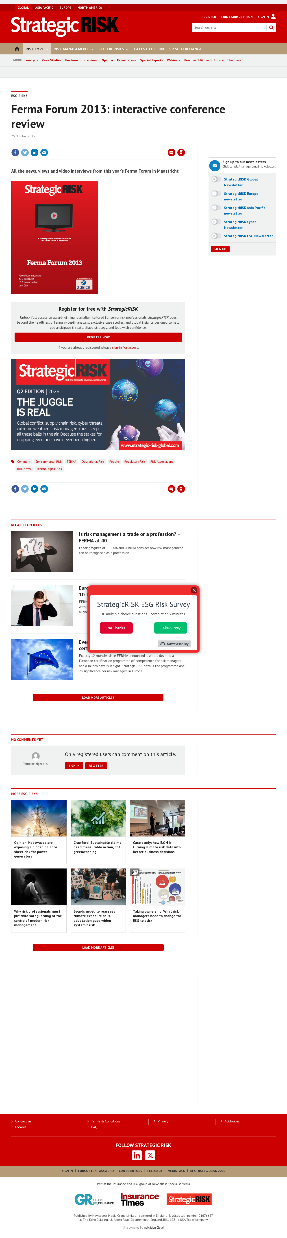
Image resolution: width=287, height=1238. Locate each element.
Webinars (173, 60)
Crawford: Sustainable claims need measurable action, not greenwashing (97, 847)
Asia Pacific (44, 8)
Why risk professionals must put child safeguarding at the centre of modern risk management (38, 918)
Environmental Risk (49, 462)
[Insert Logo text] (65, 35)
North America (90, 8)
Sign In (263, 17)
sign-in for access (125, 347)
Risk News (24, 469)
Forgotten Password (96, 1171)
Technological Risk (49, 469)
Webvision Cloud (154, 1227)
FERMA (71, 462)
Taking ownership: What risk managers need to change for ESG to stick (157, 916)
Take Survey (171, 627)
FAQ (94, 1127)
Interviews (90, 60)
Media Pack (176, 1171)
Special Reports (151, 60)
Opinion (107, 60)
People (114, 462)
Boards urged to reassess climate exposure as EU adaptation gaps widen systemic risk (94, 918)
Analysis (32, 60)
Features (71, 60)
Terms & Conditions (106, 1121)
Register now (98, 337)
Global (23, 8)
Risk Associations (161, 462)
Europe (65, 8)
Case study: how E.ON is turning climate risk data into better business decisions (157, 847)
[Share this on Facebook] (15, 152)
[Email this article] (44, 152)
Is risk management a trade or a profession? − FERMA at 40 (129, 537)
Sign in (128, 143)
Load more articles (98, 698)
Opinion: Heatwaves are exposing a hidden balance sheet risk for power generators (35, 849)
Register (209, 17)
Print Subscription (237, 17)
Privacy (163, 1121)
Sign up (220, 249)
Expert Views (126, 60)
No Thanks (116, 627)
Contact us (23, 1121)
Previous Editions (197, 60)
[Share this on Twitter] (25, 152)
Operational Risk (93, 462)
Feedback (154, 1171)
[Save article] (181, 152)
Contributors (130, 1171)
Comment (23, 462)
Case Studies (51, 60)
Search (271, 27)
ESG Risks (19, 95)
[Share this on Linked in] (34, 152)
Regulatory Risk (134, 462)
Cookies (20, 1127)
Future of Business (227, 60)
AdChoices (232, 1121)
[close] (185, 143)
